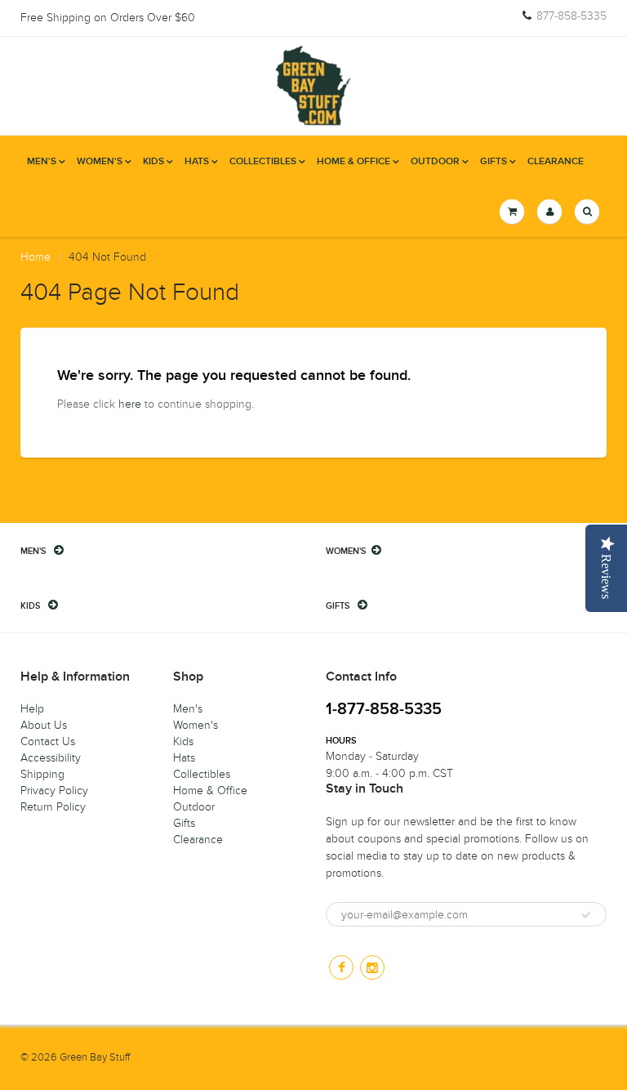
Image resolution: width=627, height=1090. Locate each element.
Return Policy (53, 807)
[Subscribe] (586, 915)
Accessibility (50, 758)
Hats (197, 162)
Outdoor (435, 162)
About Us (43, 725)
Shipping (42, 774)
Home (35, 257)
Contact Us (47, 741)
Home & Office (353, 162)
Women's (99, 162)
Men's (41, 162)
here (129, 404)
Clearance (555, 162)
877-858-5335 (571, 16)
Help (32, 709)
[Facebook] (341, 967)
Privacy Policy (54, 790)
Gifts (493, 162)
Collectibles (262, 162)
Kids (153, 162)
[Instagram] (372, 967)
